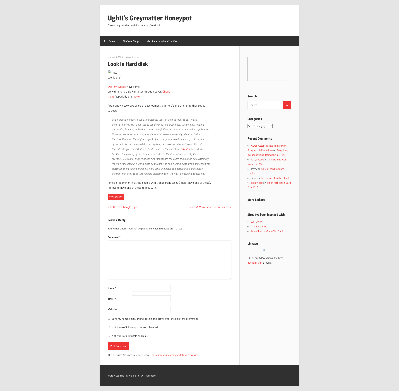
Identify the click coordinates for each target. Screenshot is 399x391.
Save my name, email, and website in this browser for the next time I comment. (155, 318)
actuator (185, 149)
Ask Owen (109, 41)
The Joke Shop (131, 41)
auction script (255, 262)
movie (136, 96)
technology (116, 197)
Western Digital (117, 86)
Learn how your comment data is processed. (175, 355)
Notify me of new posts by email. (130, 335)
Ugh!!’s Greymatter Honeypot (150, 18)
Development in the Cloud (274, 178)
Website (112, 309)
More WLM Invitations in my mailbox (209, 207)
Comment (114, 237)
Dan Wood (257, 182)
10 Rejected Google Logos (123, 207)
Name (112, 288)
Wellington (134, 375)
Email (112, 298)
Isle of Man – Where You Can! (162, 41)
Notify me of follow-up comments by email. (135, 327)
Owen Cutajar (132, 57)
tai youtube (257, 159)
